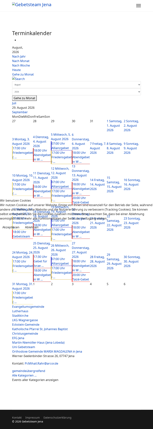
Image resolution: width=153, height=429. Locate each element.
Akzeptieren (10, 227)
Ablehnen (31, 227)
